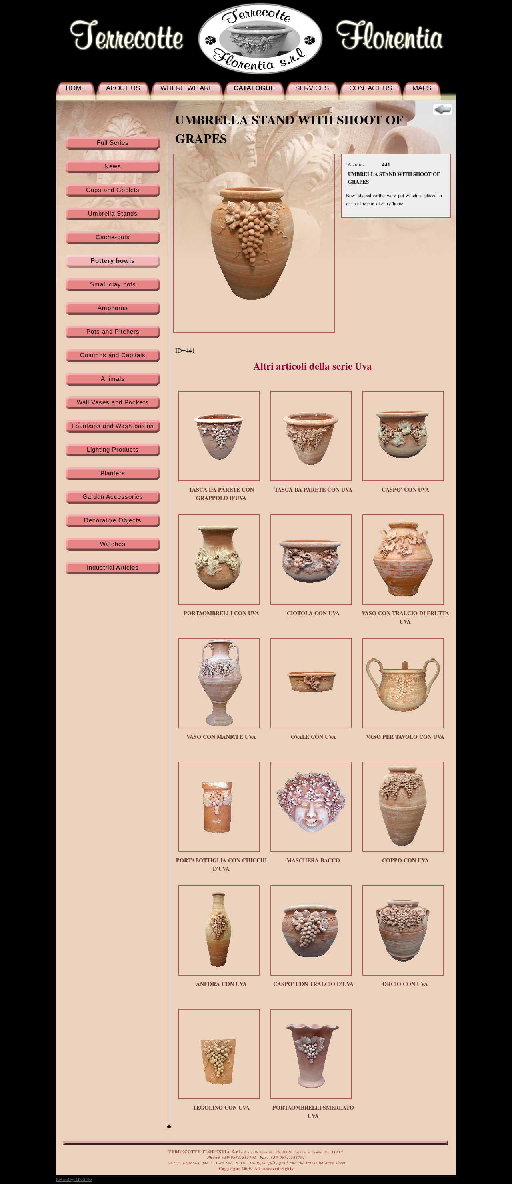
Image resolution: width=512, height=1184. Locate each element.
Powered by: (74, 1179)
